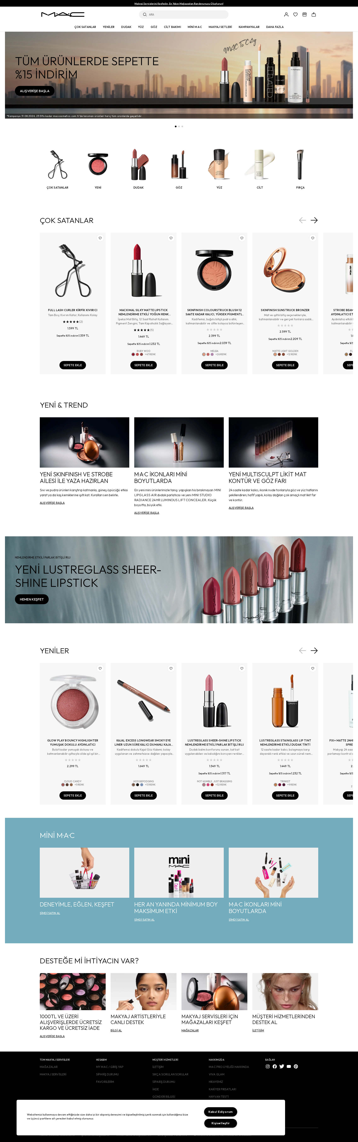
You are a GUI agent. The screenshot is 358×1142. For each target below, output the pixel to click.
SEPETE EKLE (73, 365)
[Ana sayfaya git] (63, 14)
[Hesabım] (286, 14)
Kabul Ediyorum (220, 1112)
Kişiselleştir (221, 1123)
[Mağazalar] (304, 14)
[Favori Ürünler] (295, 14)
